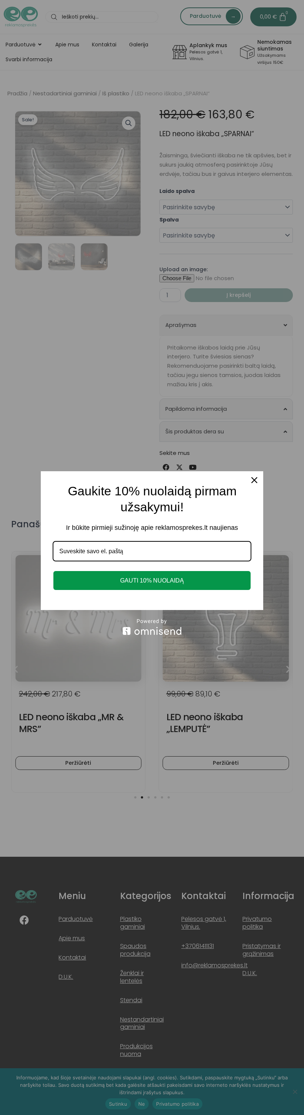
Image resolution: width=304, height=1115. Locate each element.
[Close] (254, 480)
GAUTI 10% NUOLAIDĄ (152, 580)
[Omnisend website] (152, 627)
